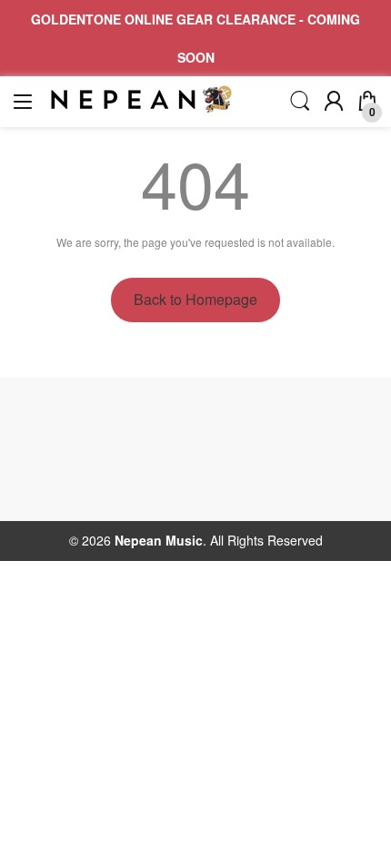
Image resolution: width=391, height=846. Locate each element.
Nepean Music (159, 540)
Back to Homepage (195, 299)
